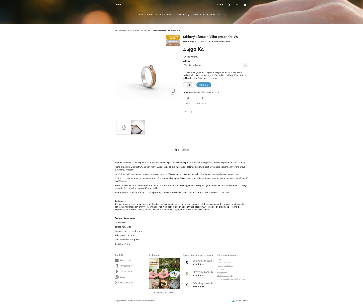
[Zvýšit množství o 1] (194, 84)
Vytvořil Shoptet (241, 301)
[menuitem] (144, 14)
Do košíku (203, 85)
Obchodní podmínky (225, 276)
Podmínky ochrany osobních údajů (231, 279)
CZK (219, 4)
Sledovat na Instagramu (166, 293)
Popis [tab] (176, 150)
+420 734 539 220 (126, 266)
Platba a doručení (224, 263)
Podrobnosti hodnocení (219, 41)
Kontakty (220, 269)
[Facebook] (191, 111)
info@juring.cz (125, 260)
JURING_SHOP (126, 271)
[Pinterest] (185, 111)
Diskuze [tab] (185, 150)
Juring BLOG (222, 273)
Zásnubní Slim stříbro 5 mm (206, 92)
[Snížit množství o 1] (185, 84)
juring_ (123, 277)
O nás (219, 259)
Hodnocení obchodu (225, 266)
